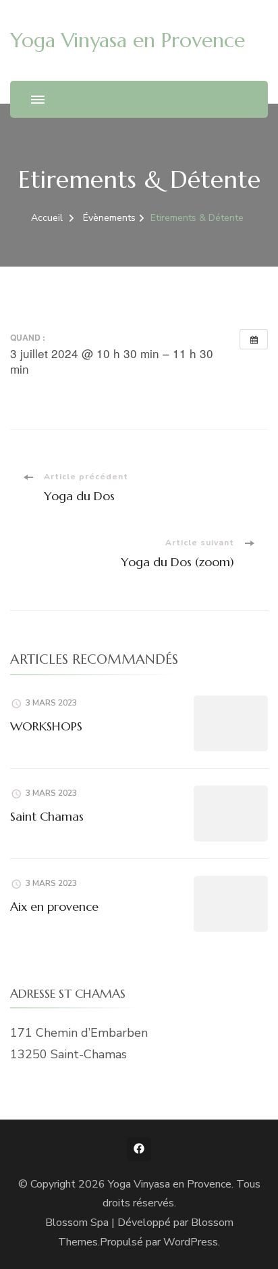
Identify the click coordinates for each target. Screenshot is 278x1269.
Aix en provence (54, 906)
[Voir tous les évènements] (254, 339)
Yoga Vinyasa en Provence (127, 40)
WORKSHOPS (46, 726)
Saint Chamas (47, 816)
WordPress (190, 1242)
